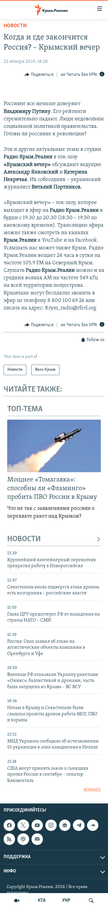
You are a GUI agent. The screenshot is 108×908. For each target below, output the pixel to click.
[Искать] (91, 900)
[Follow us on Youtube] (37, 825)
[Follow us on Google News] (64, 825)
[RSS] (9, 839)
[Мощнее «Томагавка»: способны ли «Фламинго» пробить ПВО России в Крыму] (54, 446)
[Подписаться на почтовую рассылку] (37, 839)
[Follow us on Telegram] (78, 825)
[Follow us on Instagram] (51, 825)
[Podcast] (23, 839)
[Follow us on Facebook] (9, 825)
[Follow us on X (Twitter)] (23, 825)
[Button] (39, 75)
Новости (15, 26)
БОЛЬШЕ (92, 790)
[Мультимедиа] (17, 900)
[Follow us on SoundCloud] (92, 825)
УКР (66, 900)
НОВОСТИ (24, 539)
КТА (42, 900)
